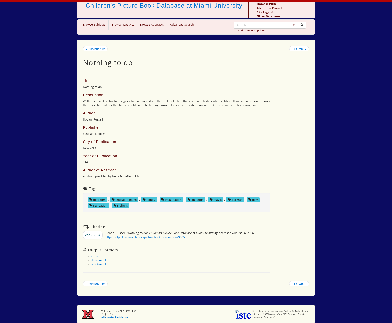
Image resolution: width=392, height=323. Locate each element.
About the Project (269, 8)
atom (94, 256)
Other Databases (268, 16)
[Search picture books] (302, 25)
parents (237, 200)
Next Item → (299, 49)
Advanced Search (182, 25)
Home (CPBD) (266, 4)
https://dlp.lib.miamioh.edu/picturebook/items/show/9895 (145, 237)
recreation (100, 205)
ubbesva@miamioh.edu (114, 317)
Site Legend (265, 12)
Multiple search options (250, 30)
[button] (294, 25)
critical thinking (126, 200)
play (255, 200)
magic (218, 200)
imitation (197, 200)
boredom (99, 200)
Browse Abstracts (152, 25)
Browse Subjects (94, 25)
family (151, 200)
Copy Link (94, 235)
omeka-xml (98, 264)
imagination (173, 200)
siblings (122, 205)
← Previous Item (95, 49)
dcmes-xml (98, 260)
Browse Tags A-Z (123, 25)
